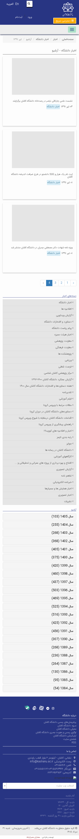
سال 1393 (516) (62, 614)
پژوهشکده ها (65, 354)
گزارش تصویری (64, 469)
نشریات (68, 501)
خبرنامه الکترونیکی (62, 482)
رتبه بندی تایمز (64, 437)
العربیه (9, 4)
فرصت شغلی (65, 367)
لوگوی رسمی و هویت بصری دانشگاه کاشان (56, 732)
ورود (30, 17)
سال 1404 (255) (62, 524)
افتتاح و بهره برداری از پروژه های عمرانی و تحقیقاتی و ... (43, 463)
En (17, 4)
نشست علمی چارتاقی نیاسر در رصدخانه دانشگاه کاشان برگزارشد (43, 101)
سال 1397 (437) (62, 582)
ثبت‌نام (18, 17)
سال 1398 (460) (62, 573)
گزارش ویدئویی (64, 315)
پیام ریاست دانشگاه (62, 328)
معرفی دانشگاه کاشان (66, 729)
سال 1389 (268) (62, 647)
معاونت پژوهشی (63, 341)
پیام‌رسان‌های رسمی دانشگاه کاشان (60, 722)
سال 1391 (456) (62, 631)
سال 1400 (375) (62, 557)
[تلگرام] (47, 708)
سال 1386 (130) (62, 671)
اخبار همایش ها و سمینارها (58, 488)
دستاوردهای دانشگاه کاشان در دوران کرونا (51, 412)
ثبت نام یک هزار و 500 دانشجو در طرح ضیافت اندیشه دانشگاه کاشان (42, 175)
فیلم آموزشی (65, 399)
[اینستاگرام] (53, 708)
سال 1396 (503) (62, 590)
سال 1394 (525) (62, 606)
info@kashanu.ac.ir (41, 761)
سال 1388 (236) (62, 655)
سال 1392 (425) (62, 622)
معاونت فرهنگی (63, 347)
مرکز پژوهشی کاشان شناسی (58, 373)
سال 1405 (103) (62, 516)
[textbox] (40, 786)
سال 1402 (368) (62, 541)
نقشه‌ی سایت (69, 739)
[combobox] (39, 786)
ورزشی (68, 360)
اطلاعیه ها (66, 309)
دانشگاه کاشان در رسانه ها (58, 450)
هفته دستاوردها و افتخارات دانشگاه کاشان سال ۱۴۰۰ (46, 386)
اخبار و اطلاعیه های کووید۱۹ (58, 431)
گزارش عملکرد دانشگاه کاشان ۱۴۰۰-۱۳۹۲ (52, 379)
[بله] (27, 708)
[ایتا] (34, 708)
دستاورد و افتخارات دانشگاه (58, 322)
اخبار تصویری (65, 495)
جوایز (69, 444)
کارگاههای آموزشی (63, 456)
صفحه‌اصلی (67, 39)
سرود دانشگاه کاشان (67, 726)
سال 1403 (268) (62, 532)
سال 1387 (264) (62, 663)
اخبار (55, 39)
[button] (64, 21)
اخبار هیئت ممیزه (63, 335)
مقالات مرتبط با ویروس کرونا (57, 405)
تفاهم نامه (66, 476)
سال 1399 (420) (62, 565)
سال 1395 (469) (62, 598)
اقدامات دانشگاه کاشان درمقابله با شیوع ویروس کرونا (45, 418)
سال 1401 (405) (62, 549)
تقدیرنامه (67, 392)
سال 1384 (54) (63, 688)
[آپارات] (41, 708)
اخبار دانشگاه (42, 39)
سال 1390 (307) (62, 639)
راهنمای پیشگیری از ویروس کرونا (55, 424)
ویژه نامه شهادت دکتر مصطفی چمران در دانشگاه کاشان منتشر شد (42, 248)
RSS (74, 743)
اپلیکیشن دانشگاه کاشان (64, 736)
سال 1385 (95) (63, 680)
